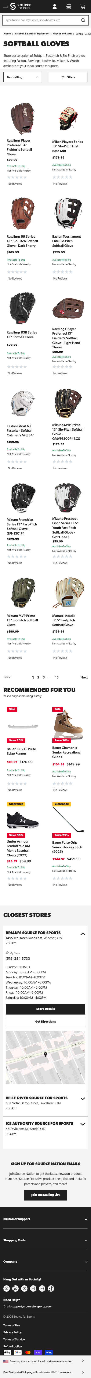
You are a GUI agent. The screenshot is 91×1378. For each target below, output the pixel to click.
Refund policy (12, 1346)
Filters (71, 77)
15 (57, 677)
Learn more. (65, 1372)
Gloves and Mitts (62, 33)
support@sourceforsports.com (31, 1306)
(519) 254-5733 (18, 959)
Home (7, 33)
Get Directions (45, 1021)
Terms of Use (11, 1325)
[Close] (83, 1361)
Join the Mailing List (45, 1195)
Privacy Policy (12, 1332)
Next (84, 677)
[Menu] (5, 6)
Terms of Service (14, 1339)
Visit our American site (59, 1361)
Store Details (45, 1009)
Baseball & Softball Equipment (32, 33)
